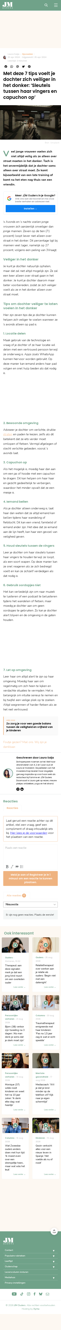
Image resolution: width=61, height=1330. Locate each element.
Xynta (36, 1308)
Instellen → (30, 208)
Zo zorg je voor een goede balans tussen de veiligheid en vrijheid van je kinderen (29, 727)
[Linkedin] (22, 789)
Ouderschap (11, 1266)
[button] (51, 1250)
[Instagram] (18, 789)
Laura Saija (13, 54)
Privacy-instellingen (15, 1282)
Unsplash (54, 142)
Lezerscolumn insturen (16, 1272)
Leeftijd (9, 1261)
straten (7, 434)
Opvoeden (27, 54)
